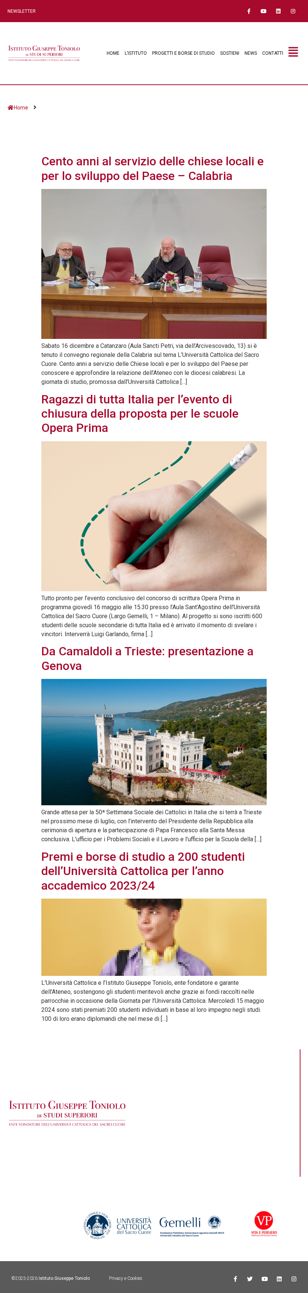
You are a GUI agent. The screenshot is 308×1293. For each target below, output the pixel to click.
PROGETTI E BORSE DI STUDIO (183, 53)
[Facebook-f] (249, 11)
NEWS (251, 53)
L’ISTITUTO (136, 53)
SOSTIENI (229, 53)
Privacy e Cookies (125, 1278)
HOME (113, 53)
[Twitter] (250, 1279)
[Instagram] (293, 11)
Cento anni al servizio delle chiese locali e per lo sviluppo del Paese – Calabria (152, 168)
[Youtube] (263, 11)
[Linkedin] (278, 11)
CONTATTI (272, 53)
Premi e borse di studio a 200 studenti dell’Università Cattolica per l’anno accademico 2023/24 (143, 871)
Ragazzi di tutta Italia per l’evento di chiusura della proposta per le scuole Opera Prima (140, 413)
